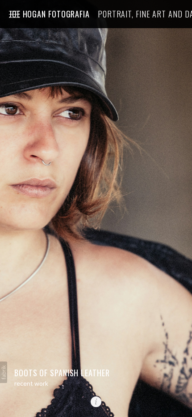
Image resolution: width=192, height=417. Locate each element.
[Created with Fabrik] (3, 372)
